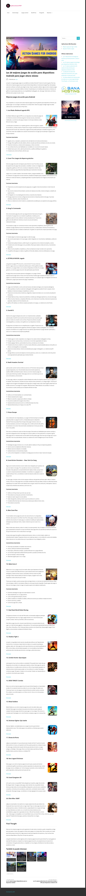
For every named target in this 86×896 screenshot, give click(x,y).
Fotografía (41, 13)
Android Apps (15, 13)
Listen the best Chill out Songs (70, 120)
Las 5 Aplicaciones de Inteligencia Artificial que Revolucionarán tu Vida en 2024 (70, 58)
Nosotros (49, 13)
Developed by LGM (10, 892)
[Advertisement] (43, 24)
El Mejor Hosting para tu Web (70, 94)
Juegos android (24, 13)
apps (16, 79)
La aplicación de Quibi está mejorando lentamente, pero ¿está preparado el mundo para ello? (69, 73)
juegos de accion (10, 873)
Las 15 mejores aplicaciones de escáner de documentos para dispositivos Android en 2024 (69, 68)
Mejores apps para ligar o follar (70, 47)
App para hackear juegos (68, 49)
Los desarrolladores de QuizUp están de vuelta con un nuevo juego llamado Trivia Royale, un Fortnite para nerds (70, 79)
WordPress (33, 13)
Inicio (8, 13)
